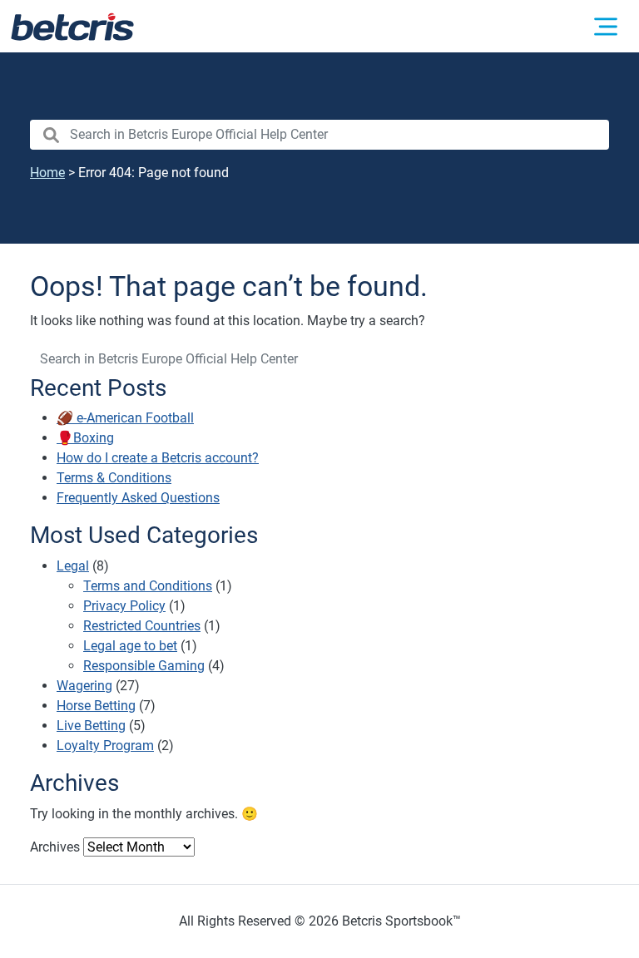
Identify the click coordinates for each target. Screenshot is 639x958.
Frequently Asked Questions (138, 498)
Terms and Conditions (147, 586)
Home (47, 172)
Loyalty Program (105, 745)
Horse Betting (96, 706)
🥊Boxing (85, 438)
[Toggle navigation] (605, 26)
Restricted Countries (142, 626)
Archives (55, 847)
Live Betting (91, 725)
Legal (73, 566)
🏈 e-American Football (125, 418)
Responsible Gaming (144, 666)
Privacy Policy (124, 606)
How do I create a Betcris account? (158, 458)
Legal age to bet (130, 646)
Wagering (84, 686)
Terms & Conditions (114, 478)
